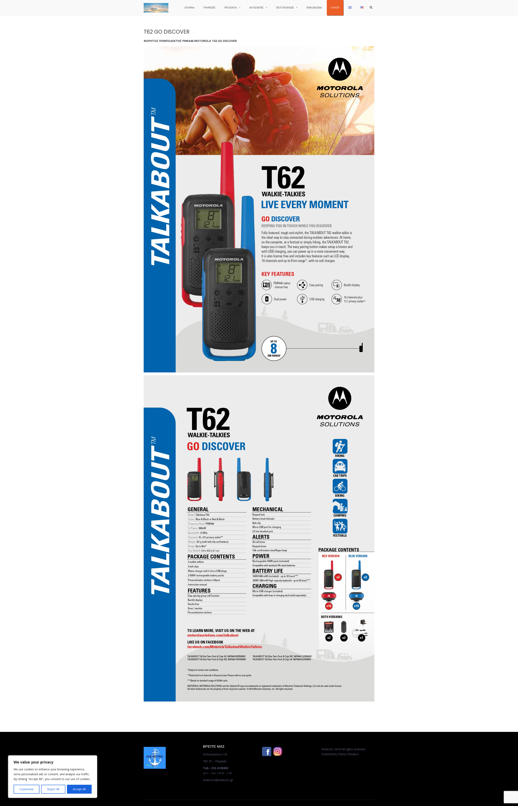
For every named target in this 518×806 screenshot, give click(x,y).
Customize (27, 789)
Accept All (79, 789)
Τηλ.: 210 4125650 (215, 768)
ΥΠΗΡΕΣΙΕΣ (209, 7)
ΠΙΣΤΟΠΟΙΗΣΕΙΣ (285, 7)
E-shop (335, 7)
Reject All (53, 789)
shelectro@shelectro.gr (218, 780)
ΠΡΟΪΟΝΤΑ (230, 7)
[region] (52, 776)
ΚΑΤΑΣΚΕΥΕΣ (256, 7)
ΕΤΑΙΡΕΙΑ (189, 7)
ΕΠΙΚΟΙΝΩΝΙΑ (314, 7)
